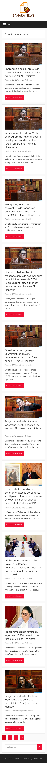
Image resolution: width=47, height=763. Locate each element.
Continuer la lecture (14, 98)
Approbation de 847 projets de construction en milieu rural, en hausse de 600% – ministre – (22, 72)
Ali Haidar (28, 80)
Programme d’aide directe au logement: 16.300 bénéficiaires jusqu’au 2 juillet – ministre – (22, 635)
